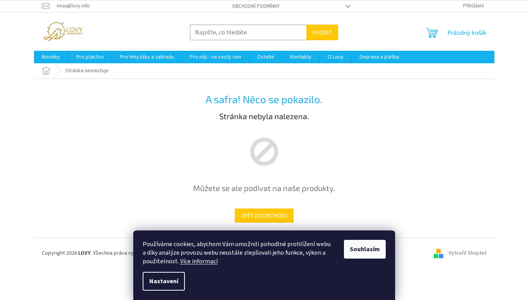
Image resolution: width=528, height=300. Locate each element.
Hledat (322, 32)
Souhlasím (365, 249)
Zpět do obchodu (264, 215)
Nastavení (163, 281)
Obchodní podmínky (256, 6)
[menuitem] (51, 57)
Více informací (199, 261)
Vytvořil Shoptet (468, 253)
